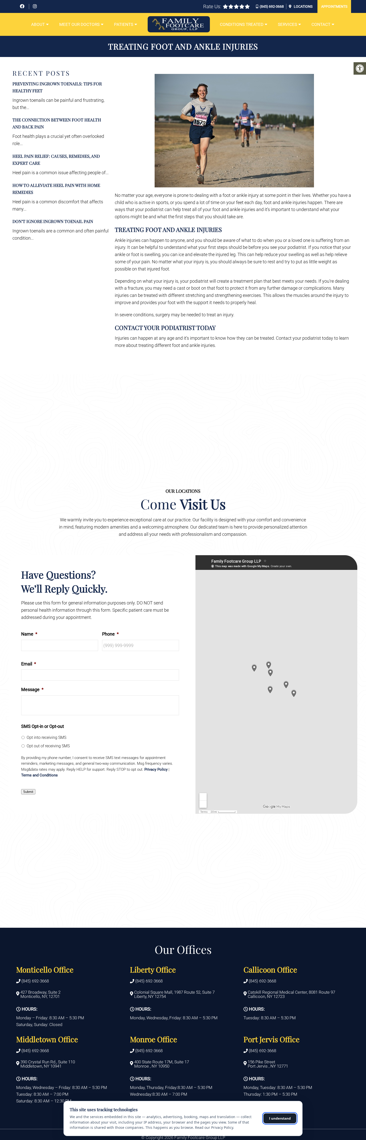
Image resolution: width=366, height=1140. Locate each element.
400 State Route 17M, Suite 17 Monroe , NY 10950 (161, 1064)
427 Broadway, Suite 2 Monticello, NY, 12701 (40, 994)
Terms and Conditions (39, 775)
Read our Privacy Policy (214, 1127)
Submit (28, 792)
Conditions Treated (241, 24)
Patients (123, 24)
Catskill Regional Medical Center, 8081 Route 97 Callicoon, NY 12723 (291, 994)
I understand (280, 1118)
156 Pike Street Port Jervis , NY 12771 (268, 1064)
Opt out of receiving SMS (48, 746)
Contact (320, 24)
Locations (302, 6)
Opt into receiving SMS (46, 737)
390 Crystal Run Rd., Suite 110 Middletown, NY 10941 (47, 1064)
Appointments (334, 6)
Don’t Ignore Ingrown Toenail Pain (52, 221)
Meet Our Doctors (79, 24)
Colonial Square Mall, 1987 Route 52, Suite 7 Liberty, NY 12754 (174, 994)
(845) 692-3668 (272, 6)
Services (287, 24)
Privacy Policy (156, 769)
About (38, 24)
